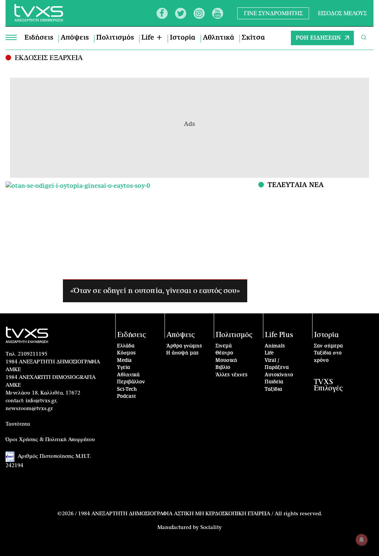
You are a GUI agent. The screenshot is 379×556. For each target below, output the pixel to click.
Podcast (126, 396)
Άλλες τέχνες (231, 375)
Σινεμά (223, 346)
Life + (151, 37)
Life (269, 353)
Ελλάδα (125, 346)
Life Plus (279, 335)
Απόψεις (75, 37)
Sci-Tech (127, 389)
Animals (275, 346)
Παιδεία (274, 382)
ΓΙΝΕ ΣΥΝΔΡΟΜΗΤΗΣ (273, 13)
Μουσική (226, 360)
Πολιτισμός (115, 37)
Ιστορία (182, 37)
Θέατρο (224, 353)
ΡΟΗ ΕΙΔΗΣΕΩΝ (318, 38)
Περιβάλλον (131, 382)
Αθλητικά (218, 37)
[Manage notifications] (362, 540)
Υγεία (123, 367)
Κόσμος (126, 353)
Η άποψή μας (182, 353)
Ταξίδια (273, 389)
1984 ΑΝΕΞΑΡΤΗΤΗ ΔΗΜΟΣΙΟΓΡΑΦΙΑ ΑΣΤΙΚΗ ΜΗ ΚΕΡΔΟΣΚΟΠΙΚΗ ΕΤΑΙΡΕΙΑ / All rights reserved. (200, 513)
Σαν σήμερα (328, 346)
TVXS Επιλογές (328, 385)
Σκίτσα (253, 37)
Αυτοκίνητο (279, 375)
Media (124, 360)
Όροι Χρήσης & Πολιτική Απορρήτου (50, 439)
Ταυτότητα (18, 424)
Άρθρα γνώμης (184, 346)
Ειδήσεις (38, 37)
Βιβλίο (222, 367)
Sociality (211, 527)
